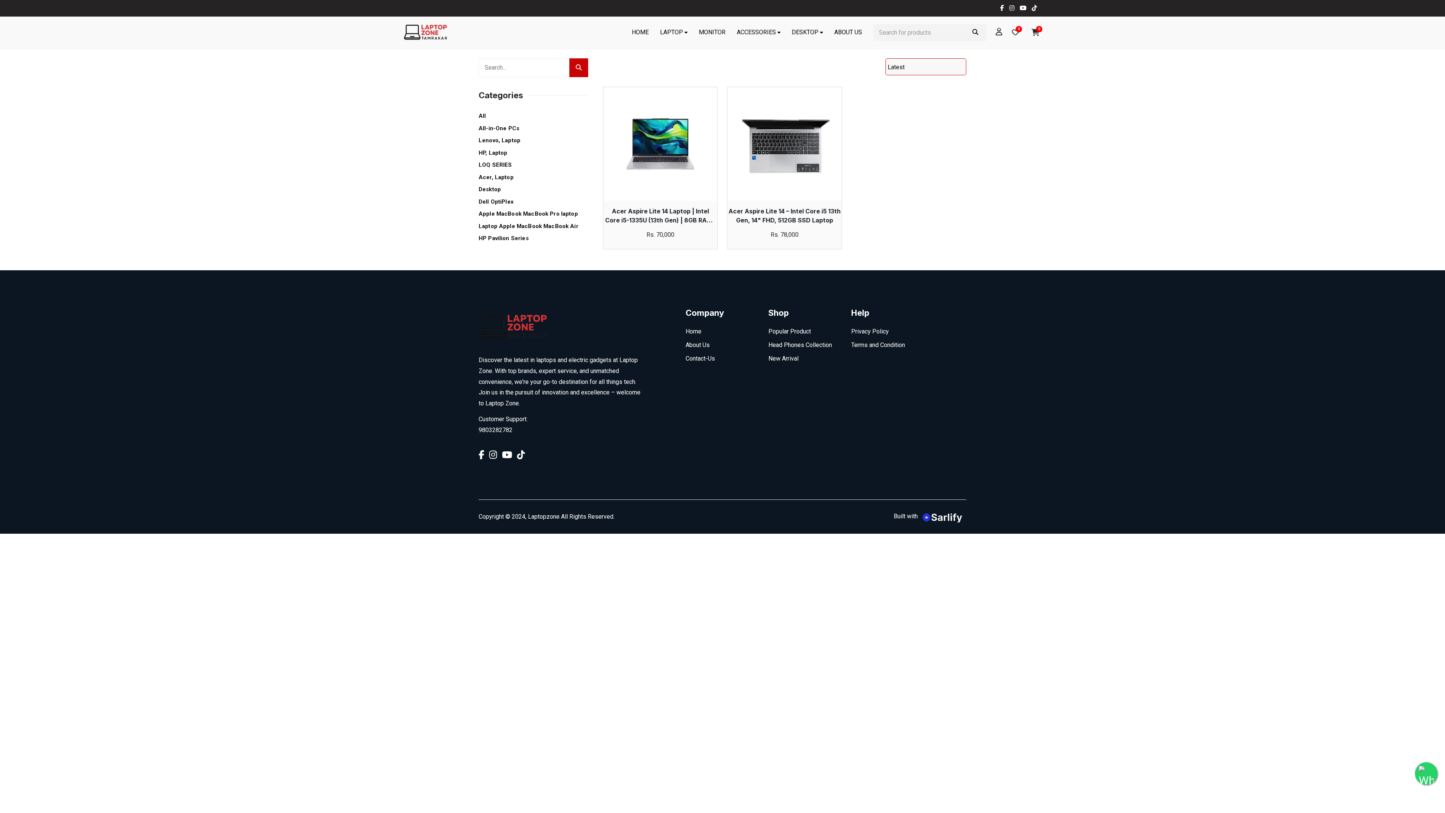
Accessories (756, 32)
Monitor (712, 32)
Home (640, 32)
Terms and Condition (878, 345)
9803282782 (496, 430)
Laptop (671, 32)
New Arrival (783, 358)
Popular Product (789, 331)
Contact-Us (700, 358)
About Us (848, 32)
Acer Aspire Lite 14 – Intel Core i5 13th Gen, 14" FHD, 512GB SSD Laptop (785, 215)
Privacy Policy (870, 331)
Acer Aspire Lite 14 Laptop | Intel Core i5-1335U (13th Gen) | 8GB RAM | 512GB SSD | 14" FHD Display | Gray (660, 216)
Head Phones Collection (800, 345)
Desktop (805, 32)
